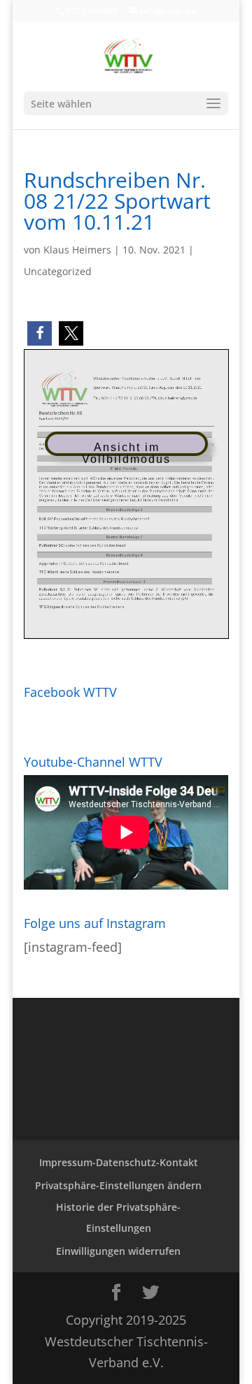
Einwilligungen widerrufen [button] (118, 1251)
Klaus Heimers (77, 249)
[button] (39, 333)
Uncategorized (58, 271)
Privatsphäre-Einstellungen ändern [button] (118, 1185)
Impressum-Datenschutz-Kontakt (118, 1162)
